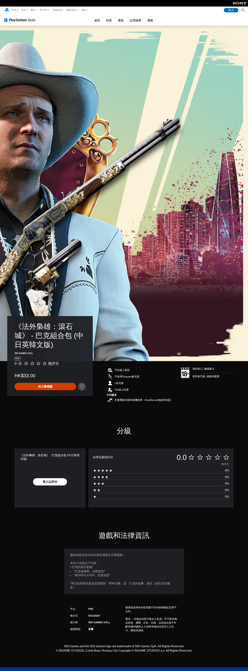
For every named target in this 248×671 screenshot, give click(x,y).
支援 (83, 10)
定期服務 (135, 20)
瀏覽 (150, 20)
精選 (109, 20)
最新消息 (71, 10)
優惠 (121, 20)
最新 (97, 20)
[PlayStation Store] (21, 20)
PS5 (23, 10)
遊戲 (32, 10)
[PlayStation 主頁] (7, 10)
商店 (14, 10)
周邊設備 (56, 10)
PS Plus (43, 10)
